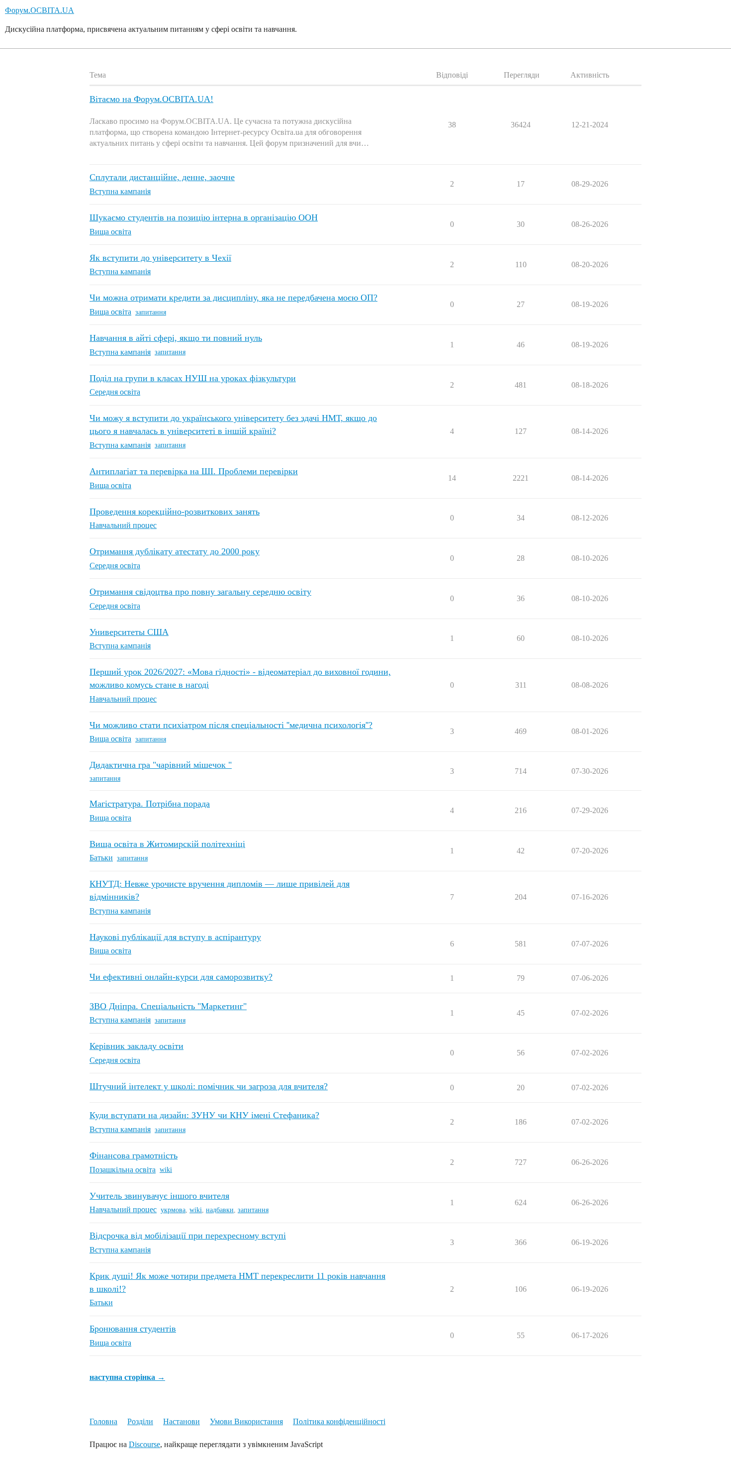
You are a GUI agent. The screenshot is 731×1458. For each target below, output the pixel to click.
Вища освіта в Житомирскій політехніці (167, 844)
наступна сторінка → (127, 1377)
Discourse (144, 1444)
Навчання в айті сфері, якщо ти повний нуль (176, 338)
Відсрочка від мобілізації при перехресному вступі (188, 1236)
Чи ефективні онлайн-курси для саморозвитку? (181, 977)
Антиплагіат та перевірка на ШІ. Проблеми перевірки (194, 471)
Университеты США (129, 632)
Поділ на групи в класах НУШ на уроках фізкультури (193, 378)
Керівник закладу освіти (136, 1046)
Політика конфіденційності (339, 1421)
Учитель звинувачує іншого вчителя (159, 1196)
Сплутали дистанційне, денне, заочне (162, 177)
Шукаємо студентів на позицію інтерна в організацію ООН (204, 217)
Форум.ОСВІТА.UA (39, 10)
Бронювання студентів (133, 1329)
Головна (103, 1421)
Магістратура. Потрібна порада (150, 804)
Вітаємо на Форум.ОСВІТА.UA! (151, 99)
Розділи (140, 1421)
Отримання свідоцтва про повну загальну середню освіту (200, 592)
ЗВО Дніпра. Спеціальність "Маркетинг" (168, 1006)
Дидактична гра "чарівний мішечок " (161, 765)
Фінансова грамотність (134, 1155)
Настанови (181, 1421)
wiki (166, 1169)
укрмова (173, 1210)
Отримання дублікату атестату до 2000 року (175, 551)
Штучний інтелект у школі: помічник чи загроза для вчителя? (209, 1086)
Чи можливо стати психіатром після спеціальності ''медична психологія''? (231, 725)
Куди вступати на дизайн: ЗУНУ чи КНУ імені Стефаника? (204, 1115)
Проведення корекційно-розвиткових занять (175, 512)
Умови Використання (246, 1421)
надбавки (220, 1210)
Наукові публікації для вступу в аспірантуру (175, 937)
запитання (150, 312)
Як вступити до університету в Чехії (160, 258)
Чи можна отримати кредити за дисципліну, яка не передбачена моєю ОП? (233, 298)
